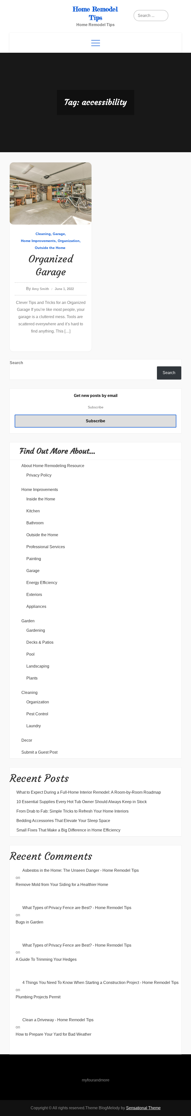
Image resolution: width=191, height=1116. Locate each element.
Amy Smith (40, 289)
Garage (59, 234)
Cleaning (43, 234)
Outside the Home (50, 248)
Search (16, 363)
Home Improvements (38, 241)
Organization (69, 241)
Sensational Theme (143, 1108)
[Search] (152, 15)
